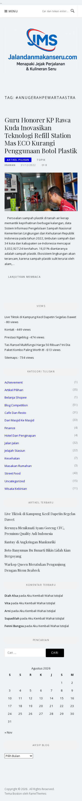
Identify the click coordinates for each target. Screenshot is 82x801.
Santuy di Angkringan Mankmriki (30, 542)
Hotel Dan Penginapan (20, 435)
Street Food (12, 473)
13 (41, 698)
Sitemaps (11, 357)
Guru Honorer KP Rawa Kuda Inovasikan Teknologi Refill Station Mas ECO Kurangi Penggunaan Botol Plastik (41, 135)
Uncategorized (15, 481)
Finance (10, 428)
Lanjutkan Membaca (24, 276)
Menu (13, 11)
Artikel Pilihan (18, 159)
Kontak (9, 329)
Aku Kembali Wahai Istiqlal (45, 596)
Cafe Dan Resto (15, 413)
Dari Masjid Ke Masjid (19, 420)
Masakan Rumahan (18, 466)
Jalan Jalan (12, 443)
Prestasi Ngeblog (16, 337)
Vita (7, 603)
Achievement (14, 382)
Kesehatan (12, 458)
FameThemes (37, 794)
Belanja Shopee (16, 397)
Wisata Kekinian (16, 489)
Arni (8, 611)
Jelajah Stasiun (15, 450)
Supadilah (12, 618)
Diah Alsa (11, 596)
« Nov (8, 732)
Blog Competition (16, 405)
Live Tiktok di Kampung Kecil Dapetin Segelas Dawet (40, 317)
